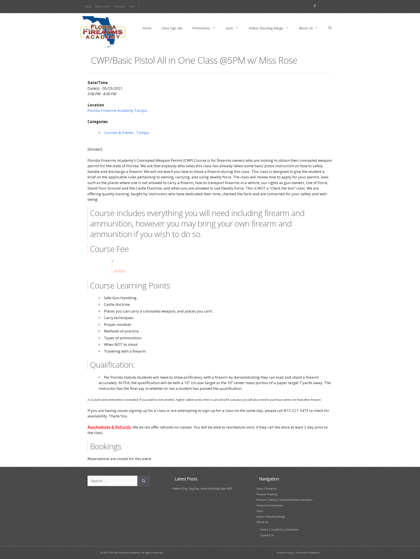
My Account (102, 6)
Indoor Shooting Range (266, 28)
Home (146, 28)
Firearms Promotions (270, 505)
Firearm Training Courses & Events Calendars (284, 500)
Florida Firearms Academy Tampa (117, 110)
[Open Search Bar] (330, 28)
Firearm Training (267, 494)
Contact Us (267, 535)
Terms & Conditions (307, 552)
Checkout (119, 6)
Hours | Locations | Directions (279, 529)
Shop (88, 6)
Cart (131, 6)
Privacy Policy (285, 552)
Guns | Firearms (267, 488)
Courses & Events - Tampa (126, 132)
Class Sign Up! (171, 28)
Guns (229, 28)
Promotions (201, 28)
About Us (306, 28)
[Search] (143, 481)
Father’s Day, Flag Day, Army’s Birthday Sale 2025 (202, 488)
